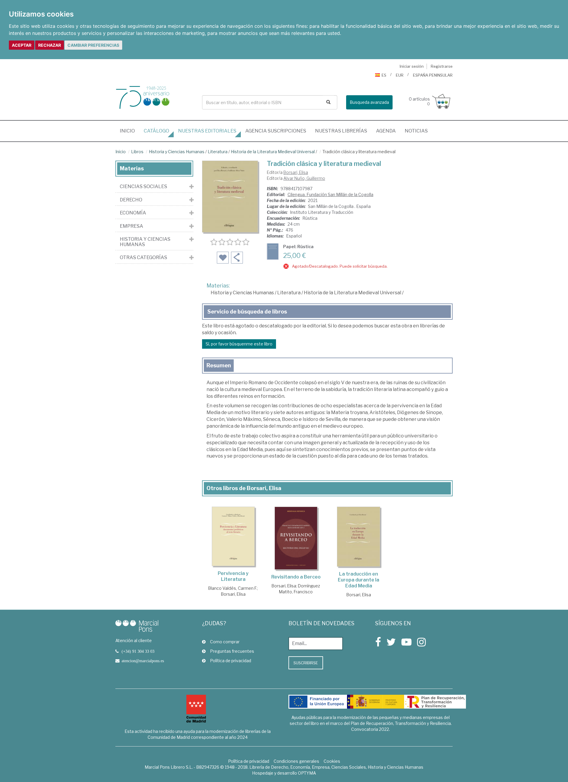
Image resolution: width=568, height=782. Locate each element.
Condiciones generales (296, 761)
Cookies (332, 761)
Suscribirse (305, 662)
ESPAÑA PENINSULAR (433, 75)
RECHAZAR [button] (49, 45)
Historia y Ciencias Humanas (176, 151)
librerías (341, 131)
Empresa (131, 226)
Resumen (218, 365)
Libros (137, 151)
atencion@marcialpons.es (143, 661)
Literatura (217, 151)
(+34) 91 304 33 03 (138, 651)
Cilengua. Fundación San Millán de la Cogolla (330, 194)
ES (384, 75)
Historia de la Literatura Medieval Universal (273, 151)
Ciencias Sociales (143, 186)
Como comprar (225, 641)
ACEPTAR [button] (21, 45)
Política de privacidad (230, 660)
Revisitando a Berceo (296, 577)
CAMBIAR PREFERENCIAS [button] (93, 45)
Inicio (129, 131)
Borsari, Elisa (295, 172)
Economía (133, 213)
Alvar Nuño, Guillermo (304, 178)
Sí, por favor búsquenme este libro (239, 343)
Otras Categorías (143, 257)
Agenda (386, 131)
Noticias (416, 131)
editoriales (207, 131)
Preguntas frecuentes (232, 651)
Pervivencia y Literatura (233, 576)
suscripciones (275, 131)
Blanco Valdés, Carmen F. (232, 588)
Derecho (131, 200)
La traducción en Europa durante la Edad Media (358, 580)
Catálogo (156, 131)
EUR (400, 75)
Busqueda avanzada (369, 102)
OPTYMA (307, 772)
